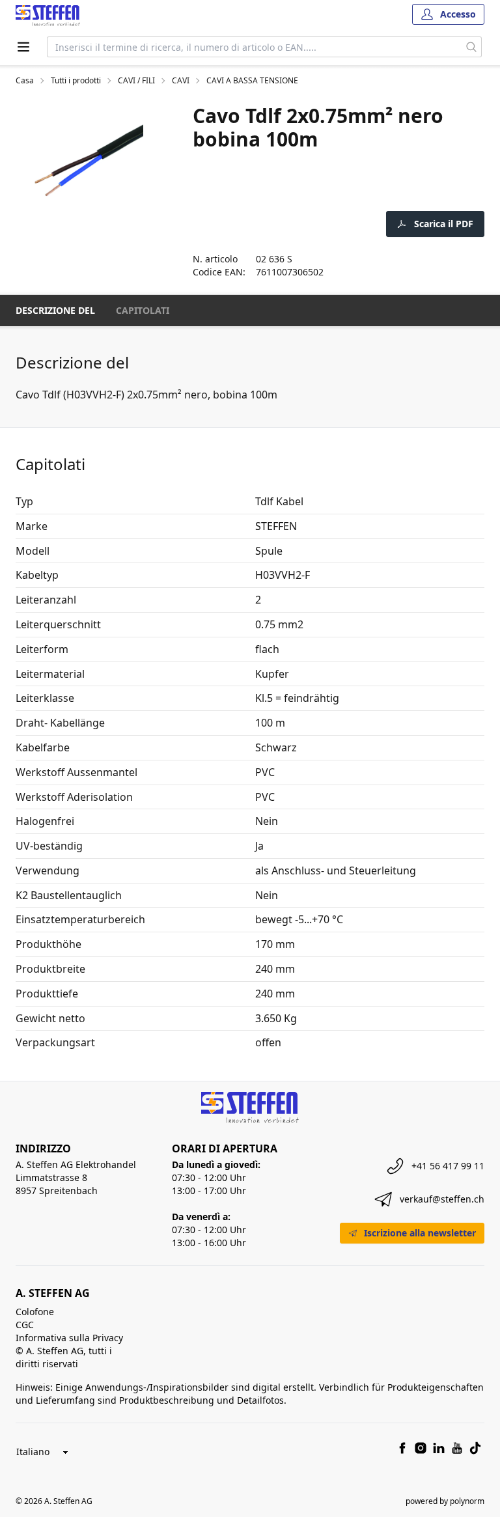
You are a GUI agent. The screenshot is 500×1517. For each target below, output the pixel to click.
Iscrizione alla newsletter (420, 1233)
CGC (25, 1324)
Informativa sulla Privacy (69, 1337)
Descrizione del (55, 310)
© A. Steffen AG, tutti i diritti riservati (64, 1357)
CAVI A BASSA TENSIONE (252, 81)
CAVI (180, 81)
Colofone (35, 1311)
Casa (25, 81)
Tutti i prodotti (76, 81)
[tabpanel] (88, 159)
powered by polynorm (445, 1501)
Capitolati (142, 310)
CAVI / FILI (136, 81)
